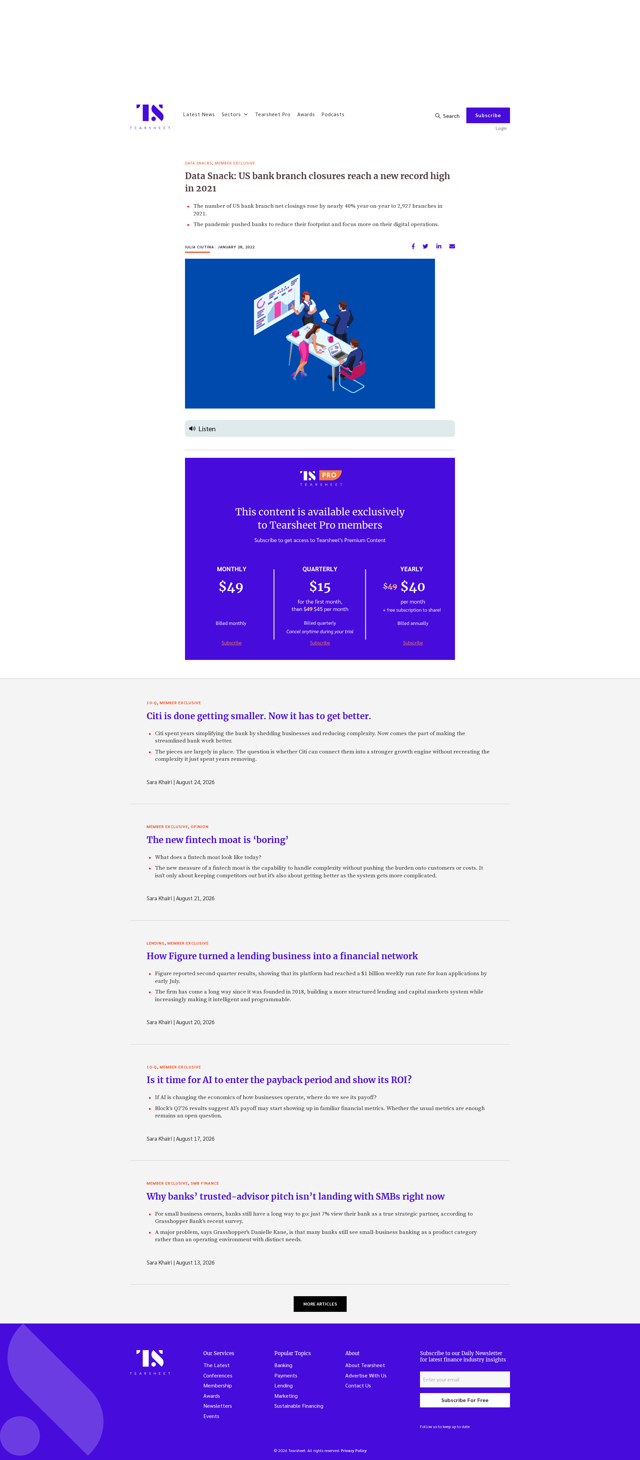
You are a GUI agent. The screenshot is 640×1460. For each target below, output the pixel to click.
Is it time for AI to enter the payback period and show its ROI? (279, 1079)
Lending (156, 943)
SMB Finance (205, 1183)
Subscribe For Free (465, 1399)
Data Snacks (198, 162)
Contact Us (358, 1385)
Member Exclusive (235, 162)
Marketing (286, 1395)
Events (211, 1415)
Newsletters (217, 1405)
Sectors (231, 114)
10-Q (152, 702)
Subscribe (488, 115)
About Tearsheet (365, 1364)
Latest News (199, 114)
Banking (283, 1364)
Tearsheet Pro (273, 114)
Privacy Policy (354, 1450)
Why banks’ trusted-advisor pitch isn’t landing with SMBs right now (296, 1196)
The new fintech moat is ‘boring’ (218, 839)
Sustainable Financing (298, 1405)
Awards (306, 114)
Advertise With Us (366, 1375)
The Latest (216, 1364)
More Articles (320, 1304)
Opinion (200, 826)
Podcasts (333, 114)
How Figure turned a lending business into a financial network (282, 956)
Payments (285, 1375)
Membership (217, 1385)
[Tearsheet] (150, 117)
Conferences (217, 1375)
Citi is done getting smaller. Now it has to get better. (259, 716)
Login (501, 128)
